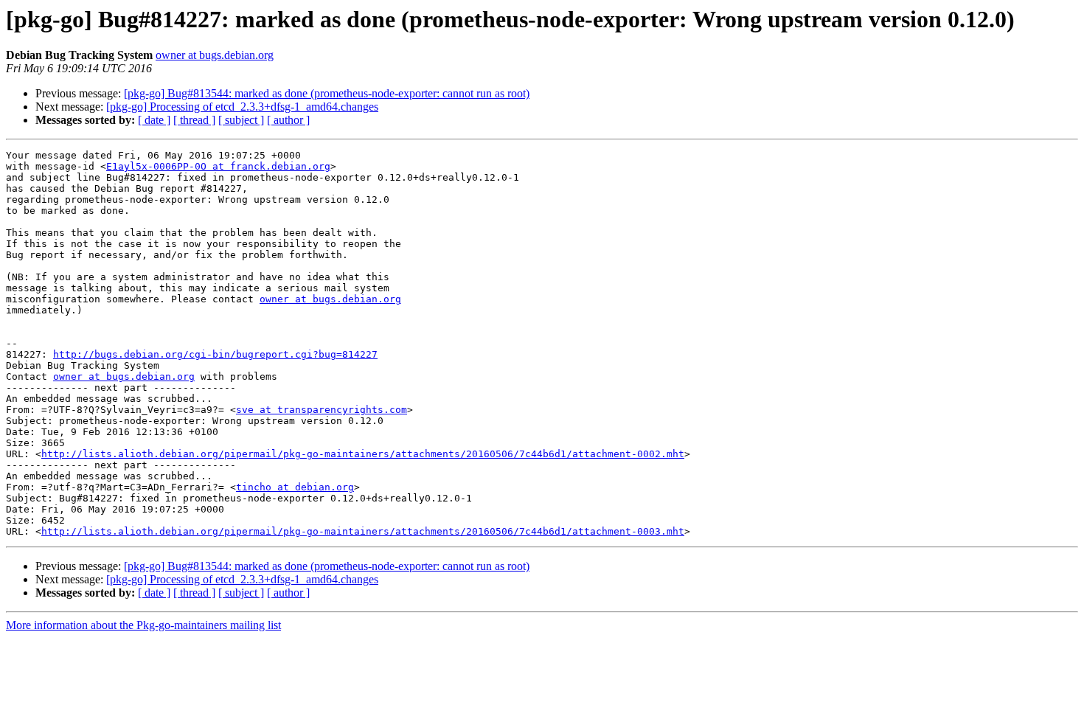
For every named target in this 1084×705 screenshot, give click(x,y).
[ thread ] (194, 120)
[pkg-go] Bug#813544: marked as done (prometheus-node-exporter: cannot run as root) (326, 93)
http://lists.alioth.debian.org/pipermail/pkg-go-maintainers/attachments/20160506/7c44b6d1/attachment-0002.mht (362, 453)
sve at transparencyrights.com (321, 409)
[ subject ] (241, 120)
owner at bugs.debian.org (215, 55)
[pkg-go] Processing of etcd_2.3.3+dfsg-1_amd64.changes (242, 106)
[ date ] (154, 120)
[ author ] (288, 120)
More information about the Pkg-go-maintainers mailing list (143, 625)
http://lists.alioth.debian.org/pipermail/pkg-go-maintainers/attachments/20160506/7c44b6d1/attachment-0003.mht (362, 531)
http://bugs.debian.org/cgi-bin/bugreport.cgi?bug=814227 (215, 354)
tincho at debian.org (295, 487)
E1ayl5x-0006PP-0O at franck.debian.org (218, 166)
